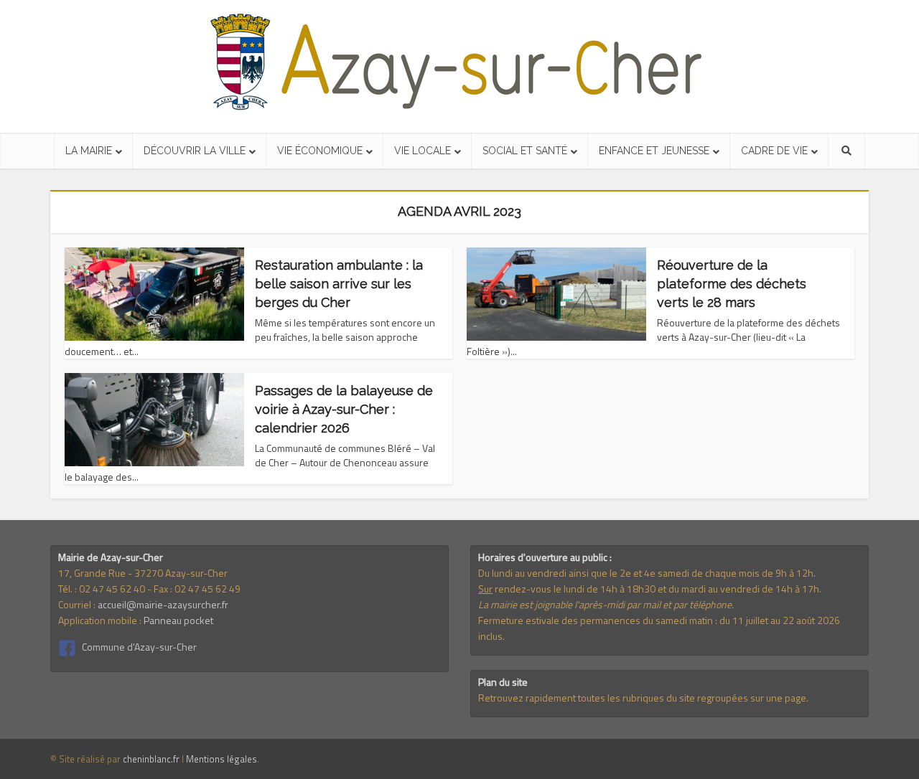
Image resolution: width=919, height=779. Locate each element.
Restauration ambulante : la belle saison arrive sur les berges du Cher (339, 284)
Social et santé (524, 150)
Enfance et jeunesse (654, 150)
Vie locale (422, 150)
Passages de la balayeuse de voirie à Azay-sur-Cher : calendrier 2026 (344, 409)
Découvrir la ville (195, 150)
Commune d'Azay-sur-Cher (139, 646)
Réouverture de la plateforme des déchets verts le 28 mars (731, 284)
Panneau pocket (178, 620)
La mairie (88, 150)
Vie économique (320, 150)
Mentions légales (221, 759)
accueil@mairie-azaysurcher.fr (163, 604)
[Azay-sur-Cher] (460, 62)
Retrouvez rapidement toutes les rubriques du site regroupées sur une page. (643, 697)
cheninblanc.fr (151, 759)
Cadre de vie (774, 150)
